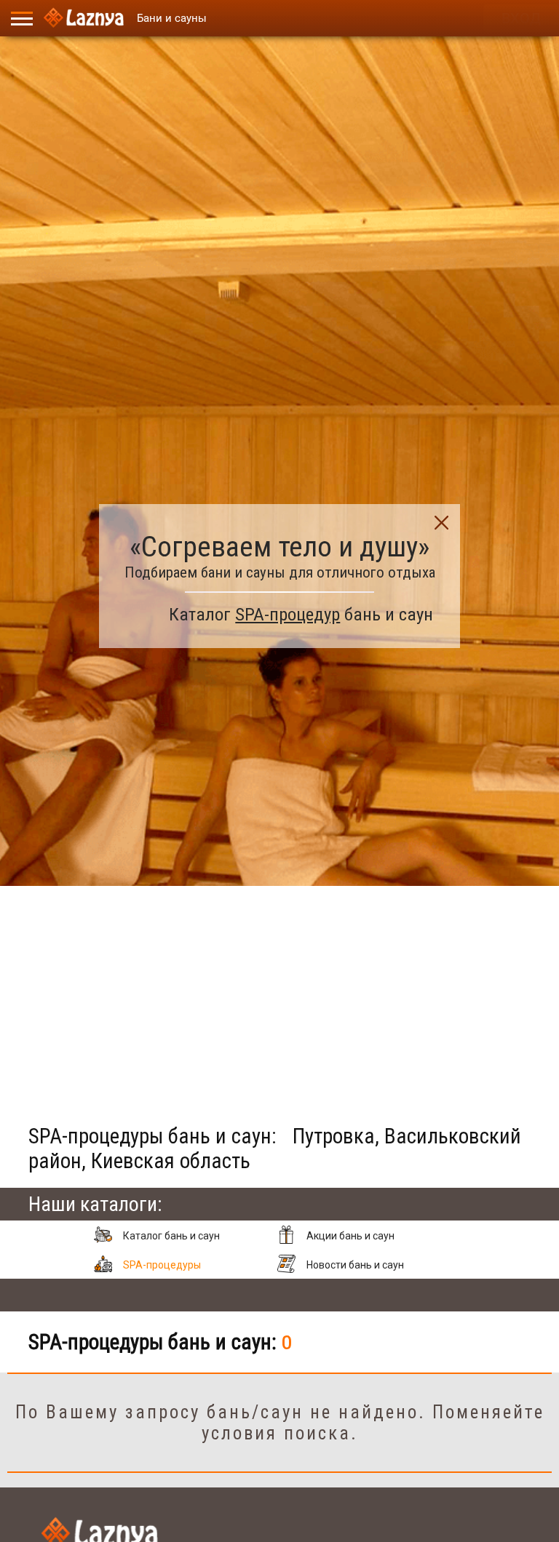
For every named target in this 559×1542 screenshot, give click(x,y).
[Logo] (84, 18)
